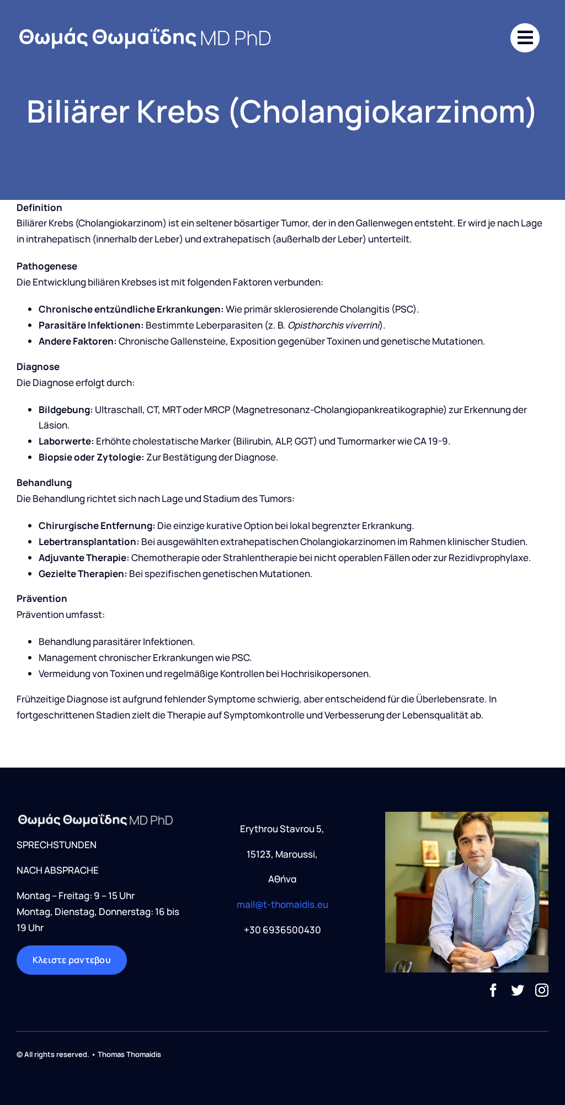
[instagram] (541, 990)
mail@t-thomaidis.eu (282, 904)
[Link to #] (525, 37)
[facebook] (493, 990)
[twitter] (517, 990)
